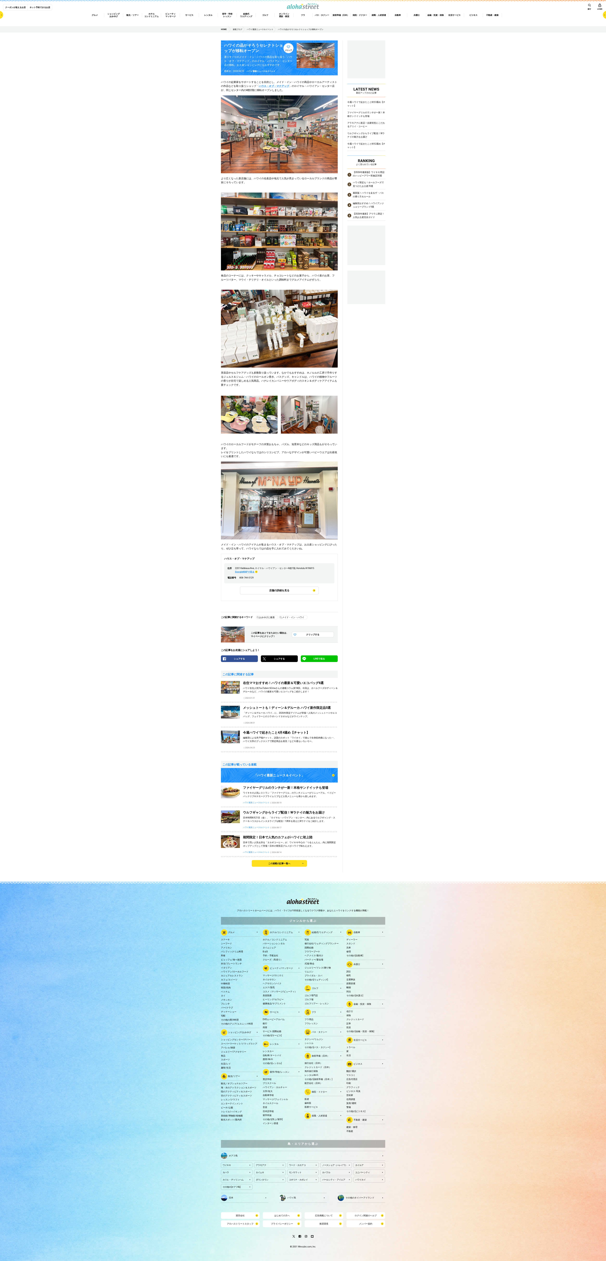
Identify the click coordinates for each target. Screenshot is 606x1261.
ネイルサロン (269, 979)
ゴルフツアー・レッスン (317, 1003)
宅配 (223, 1015)
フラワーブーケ (312, 951)
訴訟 (348, 971)
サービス (274, 1012)
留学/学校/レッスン (279, 1071)
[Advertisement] (366, 287)
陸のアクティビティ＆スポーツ (236, 1091)
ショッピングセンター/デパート (237, 1039)
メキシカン (226, 999)
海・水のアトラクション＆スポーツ (238, 1087)
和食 (223, 955)
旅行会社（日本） (313, 1063)
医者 (307, 1099)
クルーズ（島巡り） (273, 959)
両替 (265, 1027)
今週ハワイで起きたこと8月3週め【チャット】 (366, 104)
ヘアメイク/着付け (314, 955)
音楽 (265, 1107)
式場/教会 (309, 963)
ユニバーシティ (362, 1172)
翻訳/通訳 (351, 1071)
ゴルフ (315, 988)
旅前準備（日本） (320, 1056)
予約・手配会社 (270, 955)
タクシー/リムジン (314, 1039)
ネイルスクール (270, 1103)
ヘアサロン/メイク (272, 983)
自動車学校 (268, 1095)
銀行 (265, 1023)
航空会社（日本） (313, 1083)
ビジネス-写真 (353, 1091)
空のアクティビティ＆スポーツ (236, 1095)
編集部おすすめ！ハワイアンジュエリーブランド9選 (368, 205)
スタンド (350, 943)
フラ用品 (309, 1019)
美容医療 (267, 995)
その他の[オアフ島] (232, 1187)
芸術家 (349, 1095)
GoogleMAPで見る (244, 572)
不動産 (349, 1131)
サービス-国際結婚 (272, 1031)
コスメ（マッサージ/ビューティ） (280, 991)
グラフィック (353, 1087)
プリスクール (269, 1083)
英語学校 (267, 1079)
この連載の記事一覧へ (279, 863)
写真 (307, 939)
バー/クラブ (227, 1007)
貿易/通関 (351, 1103)
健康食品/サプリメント (274, 1003)
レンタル (274, 1044)
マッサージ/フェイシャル (275, 1099)
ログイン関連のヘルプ (366, 1215)
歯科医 (308, 1103)
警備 (348, 1107)
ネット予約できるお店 (40, 7)
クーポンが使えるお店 (15, 7)
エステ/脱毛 (269, 987)
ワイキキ (227, 1165)
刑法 (348, 991)
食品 (223, 1055)
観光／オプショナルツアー (234, 1083)
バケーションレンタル (274, 943)
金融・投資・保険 (362, 1004)
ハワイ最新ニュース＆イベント (261, 71)
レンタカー (268, 1051)
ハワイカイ (360, 1179)
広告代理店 (351, 1079)
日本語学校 (268, 1111)
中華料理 (225, 983)
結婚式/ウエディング (322, 932)
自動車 (357, 932)
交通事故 (350, 979)
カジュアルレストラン (232, 975)
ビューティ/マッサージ (281, 968)
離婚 (348, 987)
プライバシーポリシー (282, 1223)
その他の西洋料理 (230, 1020)
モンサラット (295, 1172)
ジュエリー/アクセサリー (233, 1051)
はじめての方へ (282, 1215)
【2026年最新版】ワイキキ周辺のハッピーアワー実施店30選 (368, 174)
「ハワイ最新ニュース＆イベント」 (279, 775)
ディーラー (351, 939)
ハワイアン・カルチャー (275, 1087)
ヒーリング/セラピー (273, 999)
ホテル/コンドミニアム (281, 932)
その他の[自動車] (354, 955)
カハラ (226, 1172)
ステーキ (225, 939)
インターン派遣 (270, 1123)
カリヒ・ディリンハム (233, 1179)
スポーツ (225, 1059)
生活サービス (360, 1040)
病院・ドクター (319, 1091)
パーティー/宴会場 (314, 959)
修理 (348, 951)
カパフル (326, 1172)
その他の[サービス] (272, 1035)
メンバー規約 (365, 1223)
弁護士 (357, 964)
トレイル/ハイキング (231, 1111)
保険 (348, 1015)
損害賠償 (350, 983)
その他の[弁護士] (354, 995)
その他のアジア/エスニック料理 (237, 1023)
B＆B (265, 951)
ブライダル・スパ (313, 975)
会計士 (349, 1011)
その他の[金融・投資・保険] (360, 1031)
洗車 (348, 947)
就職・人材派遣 (319, 1115)
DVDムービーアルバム (274, 1019)
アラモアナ (261, 1165)
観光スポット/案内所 (231, 1119)
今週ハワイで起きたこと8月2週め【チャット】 (366, 145)
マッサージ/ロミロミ (273, 975)
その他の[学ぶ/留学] (273, 1119)
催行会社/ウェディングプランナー (322, 943)
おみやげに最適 (267, 617)
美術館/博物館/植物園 (232, 1115)
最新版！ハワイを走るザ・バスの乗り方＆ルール (368, 195)
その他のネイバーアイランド (360, 1197)
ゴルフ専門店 (311, 995)
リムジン (309, 971)
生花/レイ (226, 1063)
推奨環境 (323, 1223)
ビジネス (358, 1064)
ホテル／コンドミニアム (275, 939)
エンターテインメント (232, 1103)
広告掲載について (324, 1215)
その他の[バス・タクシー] (317, 1047)
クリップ (288, 50)
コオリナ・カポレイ (298, 1179)
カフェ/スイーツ (229, 979)
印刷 (348, 1083)
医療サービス (311, 1107)
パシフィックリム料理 (232, 951)
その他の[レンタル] (272, 1063)
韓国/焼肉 (226, 987)
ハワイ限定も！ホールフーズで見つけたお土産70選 (368, 184)
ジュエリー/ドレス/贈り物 (318, 967)
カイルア (359, 1165)
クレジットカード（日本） (318, 1067)
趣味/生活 (226, 1067)
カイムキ (260, 1172)
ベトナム (225, 991)
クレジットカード (355, 1019)
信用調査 (350, 1099)
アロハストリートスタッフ (240, 1223)
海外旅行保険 (311, 1071)
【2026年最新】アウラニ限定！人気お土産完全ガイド (368, 215)
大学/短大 (268, 1091)
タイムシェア (269, 947)
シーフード (226, 943)
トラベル (350, 1047)
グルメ (231, 932)
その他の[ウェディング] (316, 979)
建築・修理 (351, 1127)
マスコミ (350, 1075)
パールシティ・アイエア (333, 1179)
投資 (348, 1027)
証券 (348, 1023)
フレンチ (225, 1003)
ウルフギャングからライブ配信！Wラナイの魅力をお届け (366, 135)
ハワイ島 (291, 1197)
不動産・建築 (360, 1120)
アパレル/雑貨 (228, 1047)
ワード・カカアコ (297, 1165)
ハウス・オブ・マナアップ (274, 86)
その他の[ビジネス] (355, 1111)
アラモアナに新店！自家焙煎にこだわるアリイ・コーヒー (366, 125)
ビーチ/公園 (227, 1107)
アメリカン (226, 947)
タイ (223, 995)
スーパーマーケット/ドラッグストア (239, 1043)
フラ (314, 1012)
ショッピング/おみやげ (239, 1032)
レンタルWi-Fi (311, 1075)
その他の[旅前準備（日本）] (318, 1079)
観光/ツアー (234, 1076)
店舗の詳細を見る (279, 590)
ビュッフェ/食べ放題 (231, 959)
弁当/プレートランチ (231, 963)
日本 (231, 1197)
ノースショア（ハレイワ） (334, 1165)
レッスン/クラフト (230, 1099)
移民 (348, 975)
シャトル (309, 1043)
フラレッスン (311, 1023)
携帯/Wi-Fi (268, 1059)
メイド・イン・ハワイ (293, 617)
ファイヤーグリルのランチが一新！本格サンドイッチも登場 (366, 114)
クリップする (312, 634)
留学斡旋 (267, 1115)
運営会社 (240, 1215)
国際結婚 (309, 947)
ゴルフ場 (309, 999)
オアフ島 (233, 1155)
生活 (348, 1055)
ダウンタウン (262, 1179)
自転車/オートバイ (272, 1055)
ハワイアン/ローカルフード (234, 971)
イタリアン (226, 967)
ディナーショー (228, 1011)
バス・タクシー (319, 1032)
